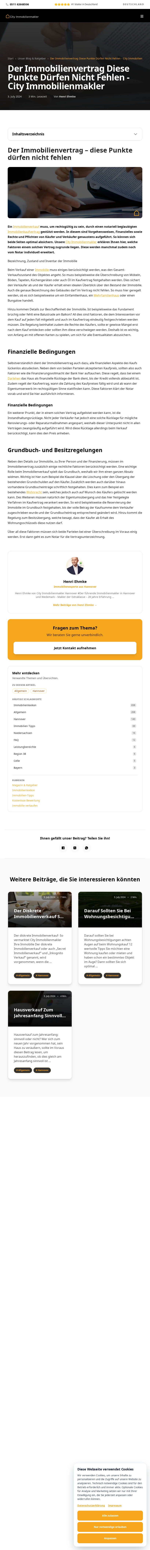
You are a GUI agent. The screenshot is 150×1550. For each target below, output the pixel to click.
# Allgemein (23, 975)
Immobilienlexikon (23, 790)
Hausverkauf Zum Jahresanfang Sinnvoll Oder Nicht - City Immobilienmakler (38, 1013)
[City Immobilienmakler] (22, 16)
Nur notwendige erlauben (110, 1527)
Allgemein (20, 691)
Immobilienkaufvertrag (24, 232)
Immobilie (42, 270)
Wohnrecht (34, 492)
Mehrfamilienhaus (106, 295)
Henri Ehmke (67, 96)
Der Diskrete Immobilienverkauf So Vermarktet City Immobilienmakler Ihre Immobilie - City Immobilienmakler (39, 913)
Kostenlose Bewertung (26, 800)
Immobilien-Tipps (23, 795)
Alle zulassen (110, 1515)
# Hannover (42, 975)
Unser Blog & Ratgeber (32, 58)
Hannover (39, 691)
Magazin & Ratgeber (25, 785)
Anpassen (110, 1538)
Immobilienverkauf (26, 227)
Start (11, 58)
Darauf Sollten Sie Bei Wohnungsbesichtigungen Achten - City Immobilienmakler (110, 913)
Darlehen (14, 378)
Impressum (115, 1505)
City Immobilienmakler (81, 242)
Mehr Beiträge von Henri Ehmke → (75, 605)
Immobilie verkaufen (25, 805)
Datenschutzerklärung (91, 1505)
